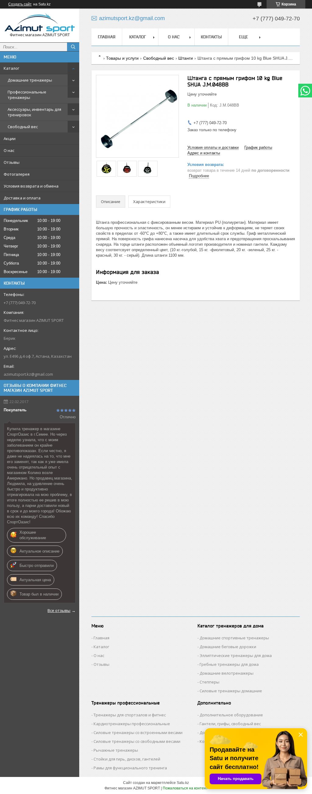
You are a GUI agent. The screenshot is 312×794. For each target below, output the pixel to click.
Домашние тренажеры (30, 80)
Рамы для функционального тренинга (130, 768)
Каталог (11, 68)
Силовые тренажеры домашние (231, 691)
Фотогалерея (17, 174)
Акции (10, 138)
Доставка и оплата (22, 198)
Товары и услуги (122, 58)
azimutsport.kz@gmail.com (28, 374)
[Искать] (73, 46)
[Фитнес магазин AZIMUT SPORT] (40, 22)
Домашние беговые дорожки (228, 646)
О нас (9, 150)
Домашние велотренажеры (227, 673)
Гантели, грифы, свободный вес (230, 723)
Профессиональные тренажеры (27, 94)
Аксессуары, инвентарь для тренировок (34, 112)
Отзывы (12, 162)
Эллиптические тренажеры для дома (236, 655)
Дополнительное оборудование (231, 715)
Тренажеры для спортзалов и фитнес (130, 715)
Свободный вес (23, 126)
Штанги (185, 58)
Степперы (209, 682)
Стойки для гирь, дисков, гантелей (127, 759)
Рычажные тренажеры (116, 750)
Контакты (211, 36)
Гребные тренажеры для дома (229, 664)
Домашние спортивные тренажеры (234, 638)
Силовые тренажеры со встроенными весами (138, 732)
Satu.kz (183, 783)
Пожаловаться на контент (185, 788)
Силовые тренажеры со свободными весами (137, 741)
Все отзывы (59, 610)
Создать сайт (20, 4)
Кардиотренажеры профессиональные (132, 723)
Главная (106, 36)
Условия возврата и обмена (31, 186)
